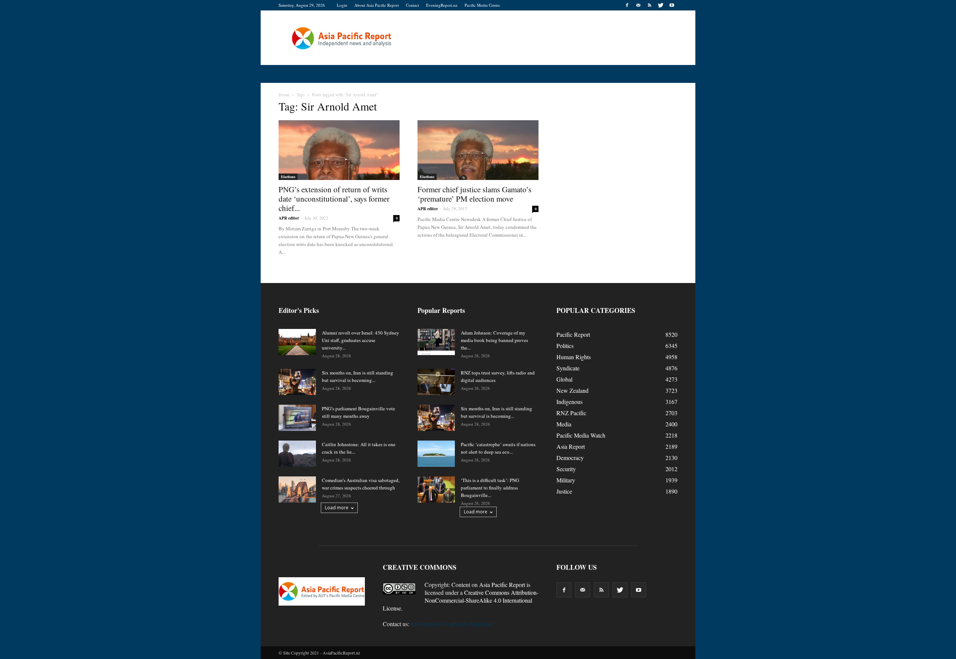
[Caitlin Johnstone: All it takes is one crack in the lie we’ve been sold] (297, 454)
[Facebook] (627, 5)
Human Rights (573, 357)
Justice (564, 491)
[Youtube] (671, 5)
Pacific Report (573, 334)
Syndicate (568, 368)
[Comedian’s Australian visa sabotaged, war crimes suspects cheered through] (297, 489)
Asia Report (570, 446)
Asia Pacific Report (502, 584)
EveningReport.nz (441, 5)
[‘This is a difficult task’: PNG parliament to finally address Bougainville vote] (436, 489)
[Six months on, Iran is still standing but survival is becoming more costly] (297, 382)
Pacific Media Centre (482, 5)
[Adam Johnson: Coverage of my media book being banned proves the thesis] (436, 342)
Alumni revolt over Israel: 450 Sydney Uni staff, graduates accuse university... (360, 340)
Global (564, 379)
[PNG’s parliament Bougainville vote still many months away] (297, 418)
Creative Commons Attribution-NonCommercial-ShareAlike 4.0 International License (460, 600)
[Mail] (638, 5)
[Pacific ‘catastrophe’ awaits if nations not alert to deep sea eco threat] (436, 454)
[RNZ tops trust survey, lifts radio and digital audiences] (436, 382)
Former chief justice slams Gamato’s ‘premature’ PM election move (474, 194)
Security (566, 469)
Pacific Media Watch (580, 435)
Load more (336, 507)
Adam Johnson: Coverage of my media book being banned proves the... (494, 340)
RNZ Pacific (571, 413)
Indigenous (569, 401)
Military (565, 480)
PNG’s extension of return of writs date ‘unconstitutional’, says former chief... (334, 198)
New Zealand (572, 390)
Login (342, 5)
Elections (288, 176)
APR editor (289, 218)
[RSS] (649, 5)
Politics (565, 345)
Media (563, 424)
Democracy (570, 457)
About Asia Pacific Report (376, 5)
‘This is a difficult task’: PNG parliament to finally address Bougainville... (490, 487)
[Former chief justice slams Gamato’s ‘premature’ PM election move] (478, 150)
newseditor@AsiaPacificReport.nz (451, 624)
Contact (412, 5)
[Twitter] (660, 5)
